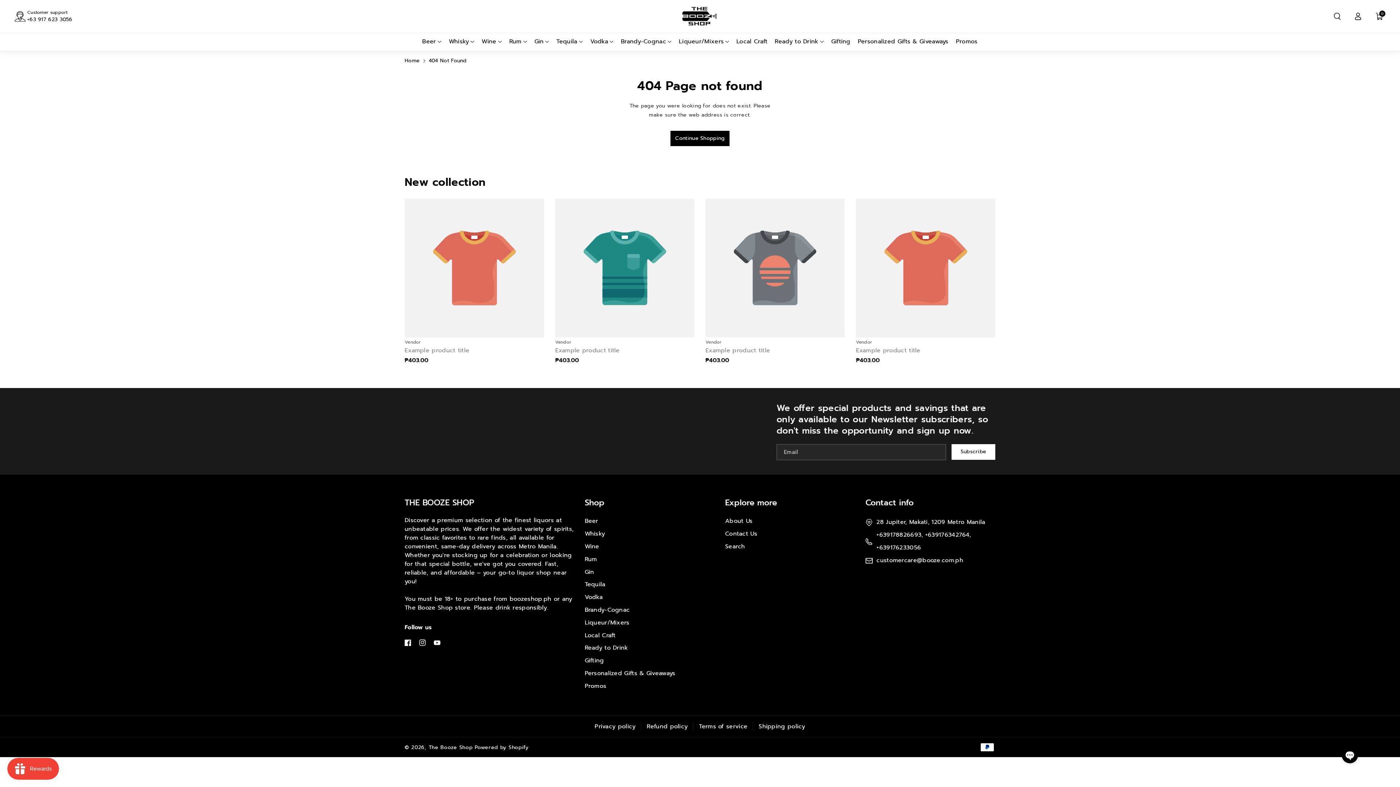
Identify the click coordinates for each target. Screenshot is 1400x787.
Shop (594, 503)
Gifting (594, 660)
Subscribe (974, 451)
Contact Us (741, 533)
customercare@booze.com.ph (919, 560)
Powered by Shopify (502, 747)
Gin (589, 572)
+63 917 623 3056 (50, 19)
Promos (596, 686)
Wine (592, 546)
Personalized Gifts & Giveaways (630, 673)
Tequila (595, 584)
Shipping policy (782, 726)
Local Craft (600, 635)
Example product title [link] (437, 351)
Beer (591, 521)
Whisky (595, 533)
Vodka (594, 597)
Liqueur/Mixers (607, 622)
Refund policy (667, 726)
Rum (591, 559)
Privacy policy (615, 726)
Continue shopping (699, 138)
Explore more (751, 503)
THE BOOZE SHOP (439, 503)
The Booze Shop (451, 747)
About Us (738, 521)
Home (412, 60)
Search (735, 546)
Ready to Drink (606, 647)
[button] (1337, 16)
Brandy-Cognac (607, 610)
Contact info (890, 503)
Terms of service (723, 726)
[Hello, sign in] (1358, 16)
